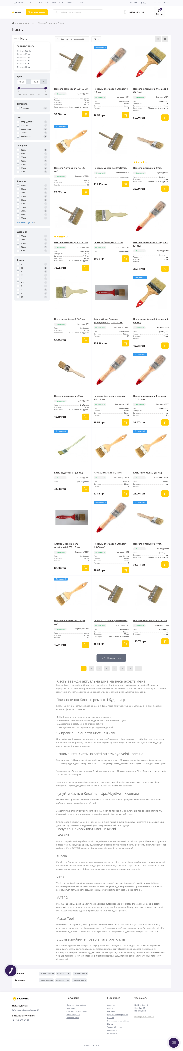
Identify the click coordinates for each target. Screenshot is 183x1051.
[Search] (56, 12)
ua (135, 3)
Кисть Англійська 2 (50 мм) (147, 472)
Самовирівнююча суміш (76, 1011)
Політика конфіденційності (118, 1021)
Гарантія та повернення (117, 1014)
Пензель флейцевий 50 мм (147, 167)
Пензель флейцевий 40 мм (147, 543)
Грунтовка (70, 1008)
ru (131, 3)
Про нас (71, 3)
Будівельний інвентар (26, 23)
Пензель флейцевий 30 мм (68, 395)
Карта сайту (112, 1030)
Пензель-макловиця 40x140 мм (71, 242)
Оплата (31, 3)
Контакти (43, 3)
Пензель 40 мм (23, 60)
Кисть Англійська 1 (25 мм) (108, 472)
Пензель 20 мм (23, 54)
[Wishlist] (87, 48)
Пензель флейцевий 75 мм (108, 242)
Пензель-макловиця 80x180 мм (150, 620)
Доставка (18, 3)
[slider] (18, 88)
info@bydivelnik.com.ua (144, 1016)
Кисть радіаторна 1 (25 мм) (68, 472)
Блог (81, 3)
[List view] (158, 39)
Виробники (57, 3)
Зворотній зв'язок (114, 1027)
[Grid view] (165, 39)
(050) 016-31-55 (136, 12)
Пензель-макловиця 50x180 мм (110, 167)
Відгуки (110, 1024)
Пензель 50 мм (23, 63)
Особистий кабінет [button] (161, 3)
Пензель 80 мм (23, 67)
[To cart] (85, 114)
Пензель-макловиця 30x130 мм (110, 620)
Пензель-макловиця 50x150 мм (71, 88)
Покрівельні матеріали (76, 1005)
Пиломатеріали (73, 1014)
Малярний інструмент (47, 23)
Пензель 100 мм (24, 51)
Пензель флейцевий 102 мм (69, 319)
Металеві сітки (72, 1017)
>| (138, 668)
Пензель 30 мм (23, 57)
